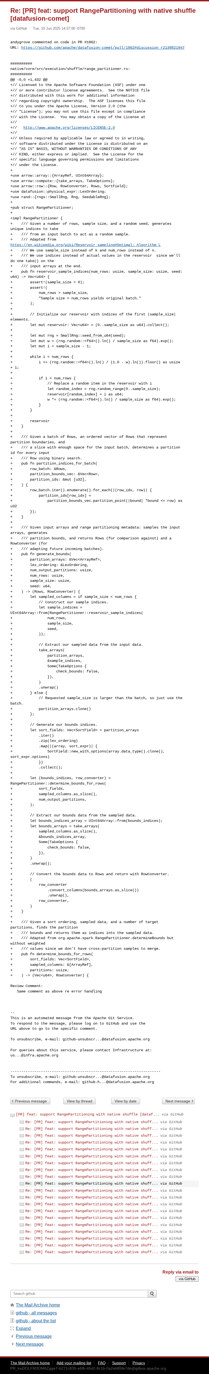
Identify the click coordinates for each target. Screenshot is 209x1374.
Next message (177, 1101)
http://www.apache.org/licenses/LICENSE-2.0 (69, 127)
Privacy (139, 1363)
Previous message (31, 1101)
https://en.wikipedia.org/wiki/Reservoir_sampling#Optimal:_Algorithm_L (85, 245)
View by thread (79, 1101)
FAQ (102, 1363)
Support (119, 1363)
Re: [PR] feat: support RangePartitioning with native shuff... (91, 1122)
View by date (126, 1101)
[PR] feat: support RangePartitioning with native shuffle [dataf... (87, 1114)
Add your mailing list (74, 1363)
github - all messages (36, 1313)
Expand (23, 1328)
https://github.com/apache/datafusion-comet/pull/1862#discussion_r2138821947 (103, 47)
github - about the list (36, 1320)
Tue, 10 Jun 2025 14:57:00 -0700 (59, 28)
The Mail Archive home (38, 1305)
